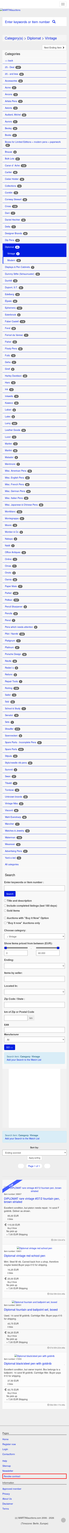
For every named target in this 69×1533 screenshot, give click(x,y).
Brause (10, 152)
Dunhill (10, 280)
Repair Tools (13, 681)
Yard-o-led (12, 857)
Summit (10, 769)
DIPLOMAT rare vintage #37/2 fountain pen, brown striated (32, 1200)
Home (5, 1439)
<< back (9, 60)
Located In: (11, 986)
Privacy (6, 1493)
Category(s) (14, 37)
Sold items (13, 910)
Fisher (10, 341)
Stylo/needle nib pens (18, 762)
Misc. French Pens (16, 484)
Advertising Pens (15, 851)
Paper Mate (13, 586)
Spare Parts (14, 749)
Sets (9, 722)
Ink (9, 389)
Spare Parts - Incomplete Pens (23, 742)
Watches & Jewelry (17, 830)
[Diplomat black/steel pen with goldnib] (34, 1355)
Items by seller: (13, 973)
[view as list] (30, 1172)
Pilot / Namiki (14, 633)
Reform (10, 674)
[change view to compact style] (38, 1172)
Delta (10, 226)
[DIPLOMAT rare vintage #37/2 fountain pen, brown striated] (34, 1189)
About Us (7, 1498)
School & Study (15, 708)
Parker (11, 593)
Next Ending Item (53, 47)
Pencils (11, 613)
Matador (11, 457)
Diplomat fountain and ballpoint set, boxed (31, 1309)
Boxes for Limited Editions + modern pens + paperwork (33, 143)
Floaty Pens (13, 348)
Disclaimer (7, 1503)
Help (4, 1460)
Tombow (11, 790)
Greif (9, 369)
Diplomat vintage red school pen (24, 1255)
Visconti (11, 810)
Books (10, 135)
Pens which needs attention (20, 627)
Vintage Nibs (13, 803)
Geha (10, 362)
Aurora (10, 121)
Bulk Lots (12, 158)
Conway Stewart (15, 199)
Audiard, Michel (15, 114)
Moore (10, 525)
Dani (9, 213)
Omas (10, 566)
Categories (12, 53)
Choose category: (15, 930)
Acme (10, 87)
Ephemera (13, 307)
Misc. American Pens (18, 470)
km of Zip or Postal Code (19, 1012)
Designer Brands (15, 233)
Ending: (9, 960)
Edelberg (12, 294)
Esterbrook (12, 314)
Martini (10, 450)
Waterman (13, 837)
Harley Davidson (15, 375)
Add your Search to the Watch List (24, 1059)
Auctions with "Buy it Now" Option (27, 918)
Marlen (11, 443)
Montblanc (13, 511)
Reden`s (11, 667)
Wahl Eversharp (15, 817)
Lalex (9, 416)
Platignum (12, 640)
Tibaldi (10, 783)
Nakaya (10, 538)
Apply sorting (34, 1157)
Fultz (9, 355)
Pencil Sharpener (15, 606)
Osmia (10, 579)
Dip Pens (12, 240)
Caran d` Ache (15, 165)
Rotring (11, 688)
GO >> (9, 1047)
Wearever (12, 844)
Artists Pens (13, 101)
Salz (9, 701)
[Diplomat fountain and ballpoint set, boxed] (34, 1301)
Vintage (51, 37)
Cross (11, 206)
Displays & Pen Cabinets (19, 267)
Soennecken (13, 735)
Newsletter (7, 1470)
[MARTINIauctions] (34, 10)
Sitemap (6, 1465)
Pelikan (11, 600)
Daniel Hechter (15, 219)
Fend (10, 328)
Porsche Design (15, 654)
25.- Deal (12, 67)
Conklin (11, 192)
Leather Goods (15, 430)
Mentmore (12, 464)
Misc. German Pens (17, 491)
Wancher (11, 823)
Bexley (10, 128)
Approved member (11, 1488)
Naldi (9, 545)
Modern (13, 260)
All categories (12, 864)
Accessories (13, 80)
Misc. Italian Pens (16, 498)
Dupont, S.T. (13, 287)
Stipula (10, 756)
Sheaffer (12, 728)
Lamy (10, 423)
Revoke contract (12, 1476)
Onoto (10, 572)
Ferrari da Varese (16, 335)
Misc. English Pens (17, 477)
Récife (10, 661)
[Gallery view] (34, 1172)
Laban (10, 409)
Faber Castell (14, 321)
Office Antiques (15, 552)
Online (10, 559)
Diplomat (34, 37)
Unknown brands (16, 796)
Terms (5, 1508)
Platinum (11, 647)
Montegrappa (14, 518)
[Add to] (64, 1198)
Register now (9, 1444)
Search (9, 893)
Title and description (19, 900)
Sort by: (34, 1147)
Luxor (10, 437)
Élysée (10, 301)
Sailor (10, 694)
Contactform (8, 1454)
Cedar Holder (14, 179)
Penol (9, 620)
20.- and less (14, 74)
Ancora (11, 94)
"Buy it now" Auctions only (23, 923)
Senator (11, 715)
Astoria (11, 108)
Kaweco (11, 403)
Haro (9, 382)
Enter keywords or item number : (24, 882)
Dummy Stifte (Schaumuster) (22, 274)
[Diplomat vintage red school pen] (34, 1248)
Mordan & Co (13, 532)
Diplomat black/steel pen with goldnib (28, 1363)
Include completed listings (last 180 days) (31, 905)
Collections (13, 186)
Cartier (10, 172)
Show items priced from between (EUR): (28, 943)
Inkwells (11, 396)
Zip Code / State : (14, 999)
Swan (10, 776)
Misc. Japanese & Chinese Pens (23, 504)
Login (5, 1449)
